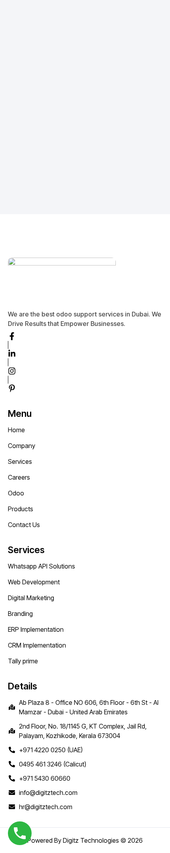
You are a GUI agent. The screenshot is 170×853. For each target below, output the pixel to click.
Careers (19, 477)
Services (20, 461)
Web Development (34, 582)
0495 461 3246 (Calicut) (52, 764)
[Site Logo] (47, 22)
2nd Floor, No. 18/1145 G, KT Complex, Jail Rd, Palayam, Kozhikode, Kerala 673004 (83, 731)
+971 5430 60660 (44, 778)
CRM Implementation (37, 645)
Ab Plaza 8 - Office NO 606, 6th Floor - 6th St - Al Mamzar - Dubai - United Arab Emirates (89, 707)
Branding (20, 614)
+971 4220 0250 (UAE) (51, 750)
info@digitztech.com (48, 793)
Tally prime (23, 661)
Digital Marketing (31, 598)
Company (21, 446)
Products (20, 509)
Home (16, 430)
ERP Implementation (36, 629)
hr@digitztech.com (45, 807)
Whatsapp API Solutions (41, 566)
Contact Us (24, 525)
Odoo (16, 493)
